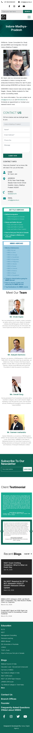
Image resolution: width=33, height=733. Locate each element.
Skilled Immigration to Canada (15, 219)
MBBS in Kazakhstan (13, 257)
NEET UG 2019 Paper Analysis (11, 679)
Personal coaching (7, 638)
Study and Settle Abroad (13, 222)
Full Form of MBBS (7, 670)
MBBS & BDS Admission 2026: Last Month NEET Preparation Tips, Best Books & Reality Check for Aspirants (16, 600)
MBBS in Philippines (13, 261)
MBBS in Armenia (12, 268)
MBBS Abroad (11, 250)
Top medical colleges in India (10, 673)
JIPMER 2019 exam (7, 682)
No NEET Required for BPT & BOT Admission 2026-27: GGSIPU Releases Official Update (15, 584)
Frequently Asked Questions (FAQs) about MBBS (15, 708)
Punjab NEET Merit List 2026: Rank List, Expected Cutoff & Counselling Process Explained (14, 612)
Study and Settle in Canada (15, 224)
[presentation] (2, 531)
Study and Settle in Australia (15, 227)
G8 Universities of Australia (9, 644)
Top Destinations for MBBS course (16, 287)
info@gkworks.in (26, 2)
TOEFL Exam (5, 650)
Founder (5, 703)
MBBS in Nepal (11, 273)
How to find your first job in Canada (17, 232)
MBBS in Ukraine (12, 264)
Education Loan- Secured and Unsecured (14, 667)
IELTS (3, 629)
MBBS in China (11, 252)
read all (26, 554)
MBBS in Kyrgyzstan (13, 259)
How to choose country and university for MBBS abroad (14, 283)
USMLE (3, 647)
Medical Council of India (8, 664)
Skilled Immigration (11, 214)
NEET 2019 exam (6, 676)
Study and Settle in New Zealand (16, 229)
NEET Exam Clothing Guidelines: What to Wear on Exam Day (15, 565)
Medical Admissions (12, 248)
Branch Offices (8, 699)
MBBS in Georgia (12, 255)
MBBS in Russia (11, 266)
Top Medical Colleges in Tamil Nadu (12, 685)
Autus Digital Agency (21, 727)
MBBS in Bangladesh (13, 275)
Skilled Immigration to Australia (16, 216)
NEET (3, 632)
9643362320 (21, 100)
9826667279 (12, 194)
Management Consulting (9, 635)
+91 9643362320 (9, 2)
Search (27, 11)
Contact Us (6, 694)
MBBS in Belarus (12, 270)
